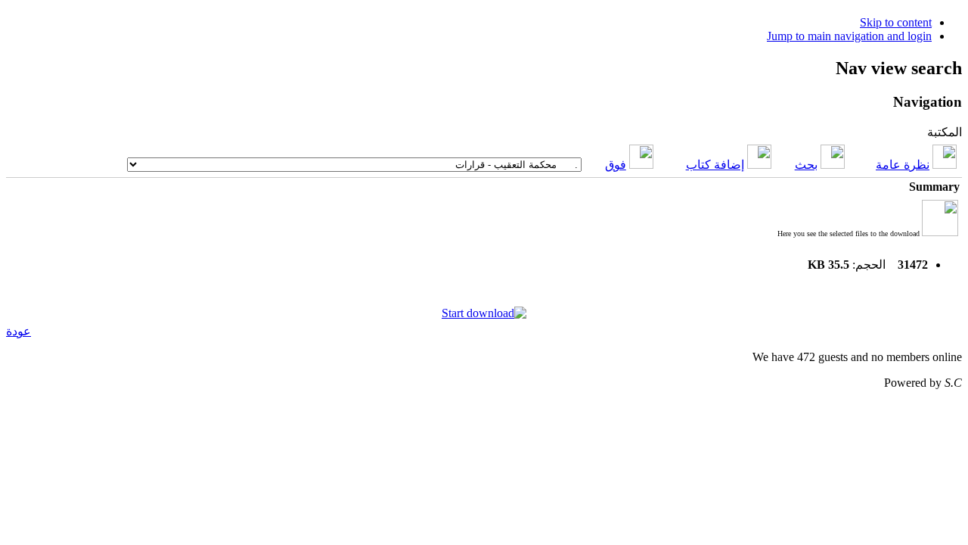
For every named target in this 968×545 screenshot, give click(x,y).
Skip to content (896, 22)
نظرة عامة (902, 164)
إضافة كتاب (715, 164)
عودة (18, 331)
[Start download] (484, 313)
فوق (615, 164)
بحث (806, 164)
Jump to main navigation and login (849, 36)
